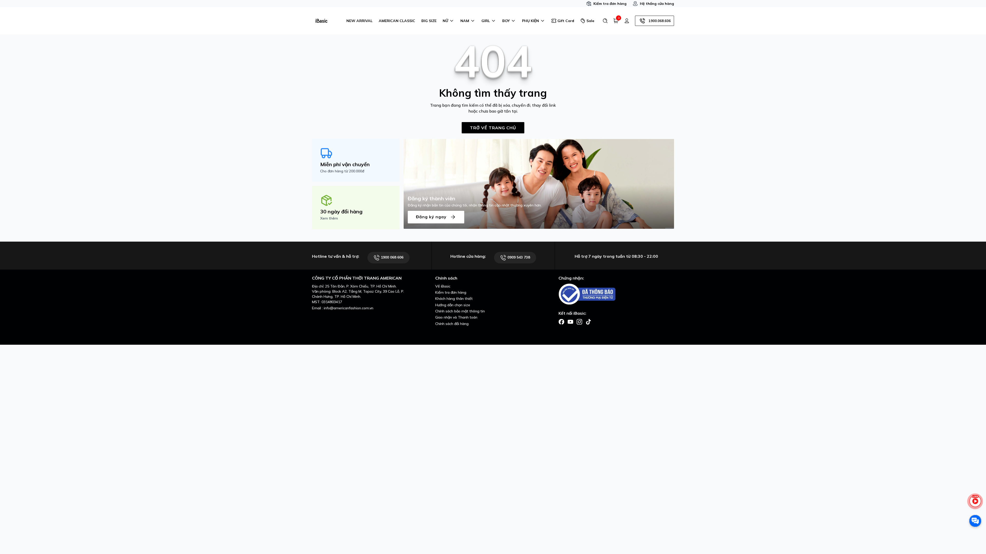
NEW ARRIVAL (359, 20)
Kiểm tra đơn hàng (610, 3)
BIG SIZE (429, 20)
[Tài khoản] (627, 21)
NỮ (445, 20)
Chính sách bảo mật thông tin (460, 311)
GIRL (485, 20)
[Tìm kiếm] (605, 21)
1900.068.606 (660, 21)
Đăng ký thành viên (431, 198)
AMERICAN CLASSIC (397, 20)
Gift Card (565, 20)
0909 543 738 (518, 257)
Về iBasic (442, 286)
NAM (464, 20)
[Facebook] (561, 321)
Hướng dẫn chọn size (452, 305)
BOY (506, 20)
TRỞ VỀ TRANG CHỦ (493, 127)
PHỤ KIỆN (530, 20)
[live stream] (975, 504)
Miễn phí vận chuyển (345, 164)
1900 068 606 (391, 257)
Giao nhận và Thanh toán (456, 317)
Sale (590, 20)
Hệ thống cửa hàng (657, 3)
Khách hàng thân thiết (454, 298)
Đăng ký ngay (432, 216)
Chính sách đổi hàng (452, 323)
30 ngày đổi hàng (341, 211)
